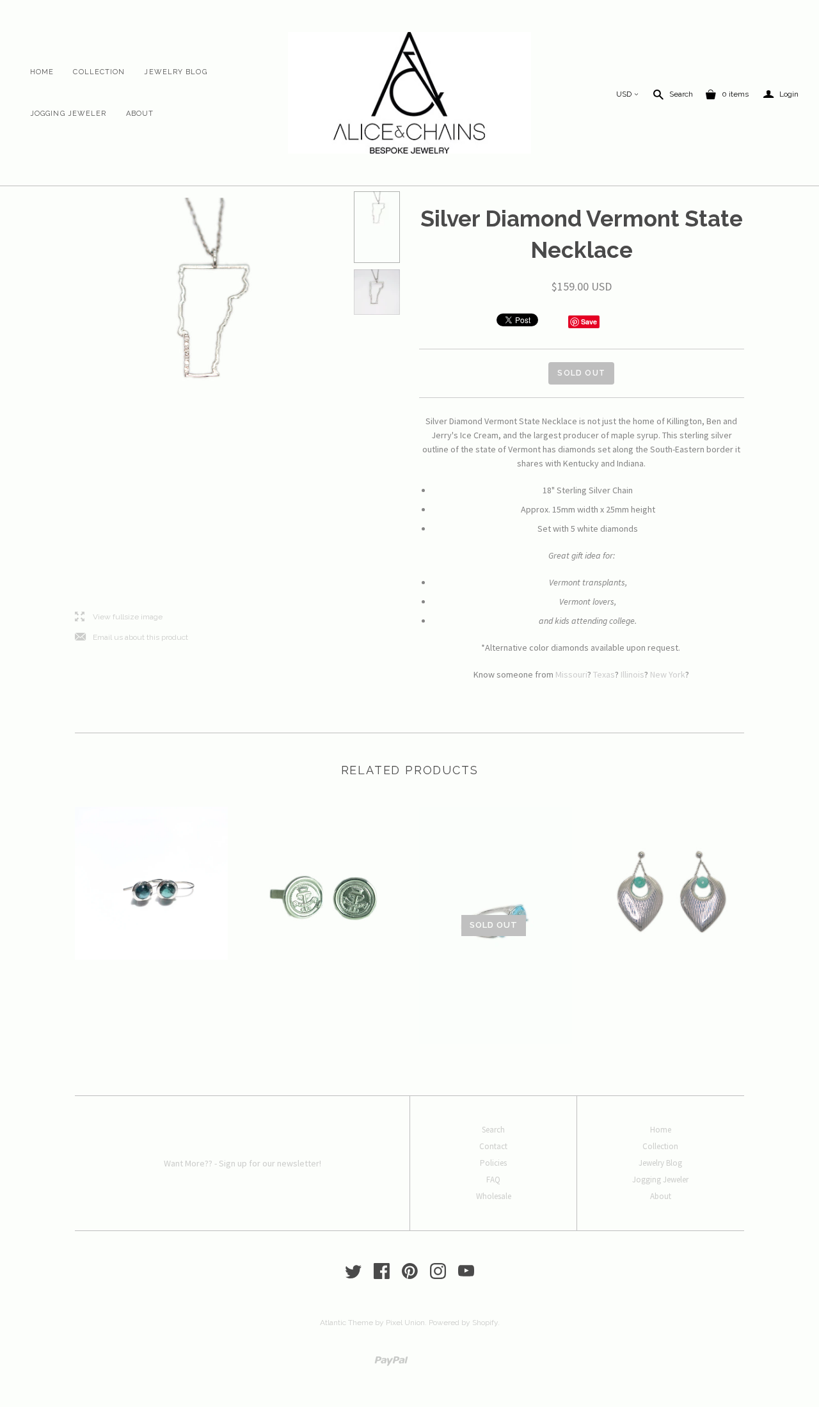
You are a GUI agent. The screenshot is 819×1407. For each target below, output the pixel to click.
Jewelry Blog (175, 72)
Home (42, 72)
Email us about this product (131, 637)
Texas (604, 674)
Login (781, 94)
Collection (99, 72)
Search (681, 94)
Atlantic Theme (346, 1322)
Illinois (632, 674)
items (735, 94)
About (140, 113)
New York (667, 674)
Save (589, 321)
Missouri (571, 674)
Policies (493, 1162)
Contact (493, 1146)
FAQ (493, 1179)
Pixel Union (405, 1322)
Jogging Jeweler (68, 113)
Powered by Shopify (463, 1322)
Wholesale (493, 1196)
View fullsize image (119, 617)
